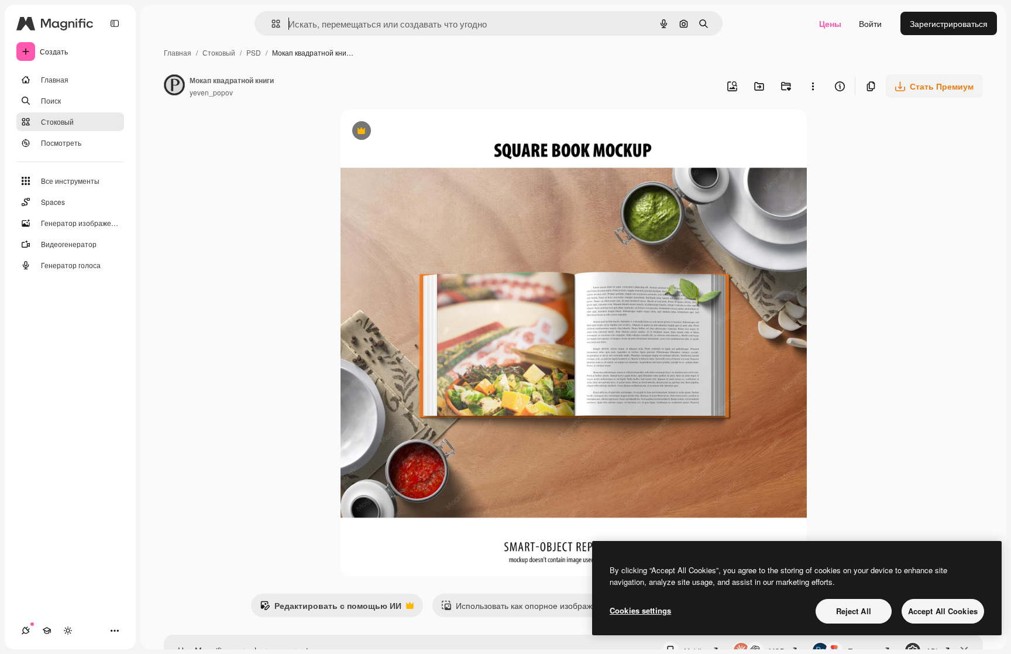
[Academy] (46, 630)
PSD (253, 52)
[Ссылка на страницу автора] (174, 86)
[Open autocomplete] (271, 23)
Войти (870, 23)
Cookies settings (640, 610)
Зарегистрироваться (949, 23)
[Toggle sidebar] (114, 23)
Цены (830, 23)
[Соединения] (25, 630)
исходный (419, 132)
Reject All (853, 611)
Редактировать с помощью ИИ (330, 608)
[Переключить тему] (68, 630)
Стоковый (218, 52)
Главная (177, 52)
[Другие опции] (812, 86)
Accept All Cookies (943, 611)
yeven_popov (211, 92)
